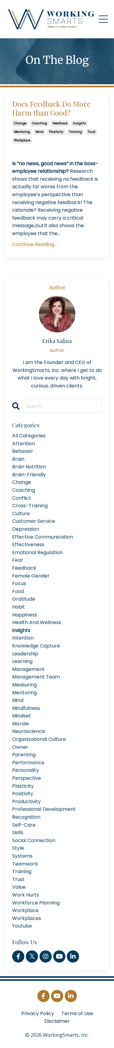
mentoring (22, 132)
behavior (22, 451)
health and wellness (36, 622)
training (75, 132)
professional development (44, 809)
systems (22, 855)
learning (22, 661)
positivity (22, 793)
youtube (22, 925)
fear (17, 560)
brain (18, 459)
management (28, 669)
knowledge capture (36, 645)
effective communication (42, 536)
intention (23, 637)
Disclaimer (57, 1021)
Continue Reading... (34, 244)
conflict (21, 498)
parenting (24, 754)
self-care (24, 824)
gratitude (23, 598)
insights (79, 123)
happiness (24, 614)
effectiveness (28, 544)
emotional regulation (37, 552)
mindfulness (26, 708)
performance (28, 762)
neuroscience (28, 731)
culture (21, 513)
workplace (22, 140)
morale (20, 723)
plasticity (56, 132)
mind (39, 132)
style (18, 848)
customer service (33, 521)
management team (36, 676)
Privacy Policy (37, 1013)
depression (25, 529)
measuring (24, 684)
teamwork (25, 863)
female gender (31, 575)
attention (23, 443)
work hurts (25, 894)
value (19, 886)
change (20, 123)
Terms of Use (77, 1013)
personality (25, 770)
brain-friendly (29, 474)
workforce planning (36, 902)
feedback (60, 123)
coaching (39, 123)
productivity (26, 801)
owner (20, 747)
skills (17, 832)
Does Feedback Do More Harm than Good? (51, 108)
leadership (25, 653)
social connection (33, 840)
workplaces (26, 918)
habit (18, 606)
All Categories (29, 435)
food (18, 591)
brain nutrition (29, 466)
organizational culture (39, 739)
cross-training (30, 505)
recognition (26, 817)
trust (91, 132)
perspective (26, 778)
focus (19, 583)
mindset (21, 715)
